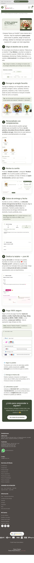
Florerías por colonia (5, 475)
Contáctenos (4, 465)
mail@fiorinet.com (5, 458)
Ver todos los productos (17, 417)
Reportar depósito (5, 521)
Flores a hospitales (5, 481)
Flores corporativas (5, 473)
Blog (2, 506)
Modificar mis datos (5, 517)
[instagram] (8, 526)
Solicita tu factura (5, 523)
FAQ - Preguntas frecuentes (7, 496)
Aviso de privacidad (5, 508)
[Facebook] (2, 526)
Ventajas (3, 502)
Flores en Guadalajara (6, 477)
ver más (23, 550)
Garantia (3, 500)
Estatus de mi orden (5, 519)
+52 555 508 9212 (9, 450)
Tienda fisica (4, 467)
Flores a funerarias (5, 479)
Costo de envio (4, 471)
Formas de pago (4, 469)
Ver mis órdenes (4, 515)
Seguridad (3, 504)
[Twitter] (5, 526)
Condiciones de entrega (6, 498)
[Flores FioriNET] (9, 7)
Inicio (1, 13)
